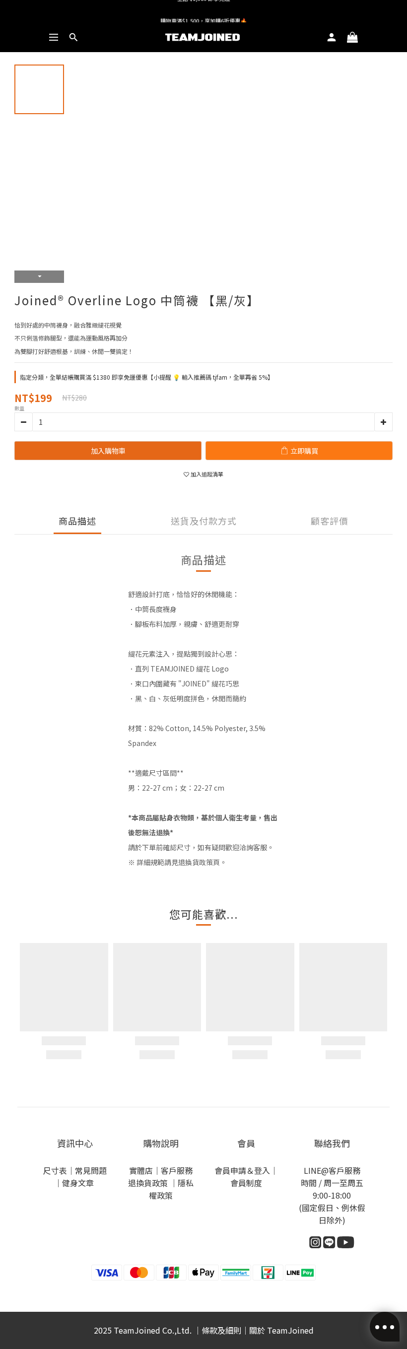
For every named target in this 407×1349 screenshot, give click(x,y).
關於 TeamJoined (281, 1330)
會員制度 (246, 1183)
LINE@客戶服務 (332, 1170)
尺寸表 (55, 1170)
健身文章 (79, 1183)
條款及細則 (221, 1330)
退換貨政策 (149, 1183)
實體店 (141, 1170)
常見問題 (91, 1170)
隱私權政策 (171, 1189)
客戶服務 (177, 1170)
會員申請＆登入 (242, 1170)
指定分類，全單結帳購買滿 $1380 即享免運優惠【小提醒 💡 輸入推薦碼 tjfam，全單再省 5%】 (146, 377)
